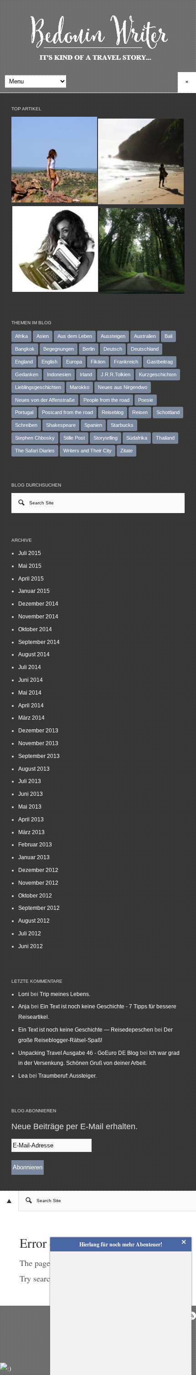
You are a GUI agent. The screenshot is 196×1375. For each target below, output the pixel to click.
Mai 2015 (29, 566)
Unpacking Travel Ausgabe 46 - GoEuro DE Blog (78, 1053)
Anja (24, 1006)
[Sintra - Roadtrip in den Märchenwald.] (142, 251)
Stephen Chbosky (35, 438)
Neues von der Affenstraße (45, 400)
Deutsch (112, 349)
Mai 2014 (29, 693)
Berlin (89, 349)
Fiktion (98, 361)
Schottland (168, 412)
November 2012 (38, 883)
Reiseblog (113, 412)
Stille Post (74, 438)
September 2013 (39, 756)
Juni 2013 (30, 794)
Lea (23, 1076)
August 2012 (34, 921)
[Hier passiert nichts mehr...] (54, 159)
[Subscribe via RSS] (192, 1316)
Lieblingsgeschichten (38, 387)
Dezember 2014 (38, 604)
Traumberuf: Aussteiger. (67, 1076)
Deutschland (145, 349)
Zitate (126, 450)
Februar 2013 (35, 844)
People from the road (106, 400)
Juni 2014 (30, 680)
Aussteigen (113, 336)
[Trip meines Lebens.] (141, 161)
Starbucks (122, 425)
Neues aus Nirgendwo (122, 387)
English (49, 361)
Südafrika (136, 438)
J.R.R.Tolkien (115, 374)
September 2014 (39, 642)
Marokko (79, 387)
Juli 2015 (29, 553)
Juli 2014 (29, 667)
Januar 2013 (34, 857)
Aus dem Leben (74, 336)
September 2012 (39, 908)
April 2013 (31, 819)
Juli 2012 (29, 933)
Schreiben (26, 425)
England (24, 361)
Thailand (165, 438)
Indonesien (59, 374)
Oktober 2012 (35, 895)
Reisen (140, 412)
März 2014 (31, 718)
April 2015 (31, 579)
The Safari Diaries (35, 450)
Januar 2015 (34, 591)
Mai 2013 (29, 807)
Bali (168, 336)
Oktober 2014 (35, 629)
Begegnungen (58, 349)
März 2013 (31, 832)
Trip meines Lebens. (65, 994)
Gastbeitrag (160, 361)
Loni (23, 994)
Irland (86, 374)
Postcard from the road (67, 412)
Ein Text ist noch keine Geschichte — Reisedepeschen (85, 1030)
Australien (145, 336)
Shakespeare (61, 425)
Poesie (145, 400)
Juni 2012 (30, 946)
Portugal (24, 412)
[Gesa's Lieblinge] (55, 249)
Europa (74, 361)
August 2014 (34, 654)
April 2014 (31, 705)
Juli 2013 (29, 781)
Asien (42, 336)
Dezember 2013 (38, 730)
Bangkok (25, 349)
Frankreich (126, 361)
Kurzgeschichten (157, 374)
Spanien (93, 425)
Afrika (21, 336)
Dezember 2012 (38, 870)
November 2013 (38, 743)
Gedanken (26, 374)
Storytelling (105, 438)
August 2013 (34, 769)
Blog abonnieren (33, 1110)
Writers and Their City (87, 450)
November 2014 (38, 616)
